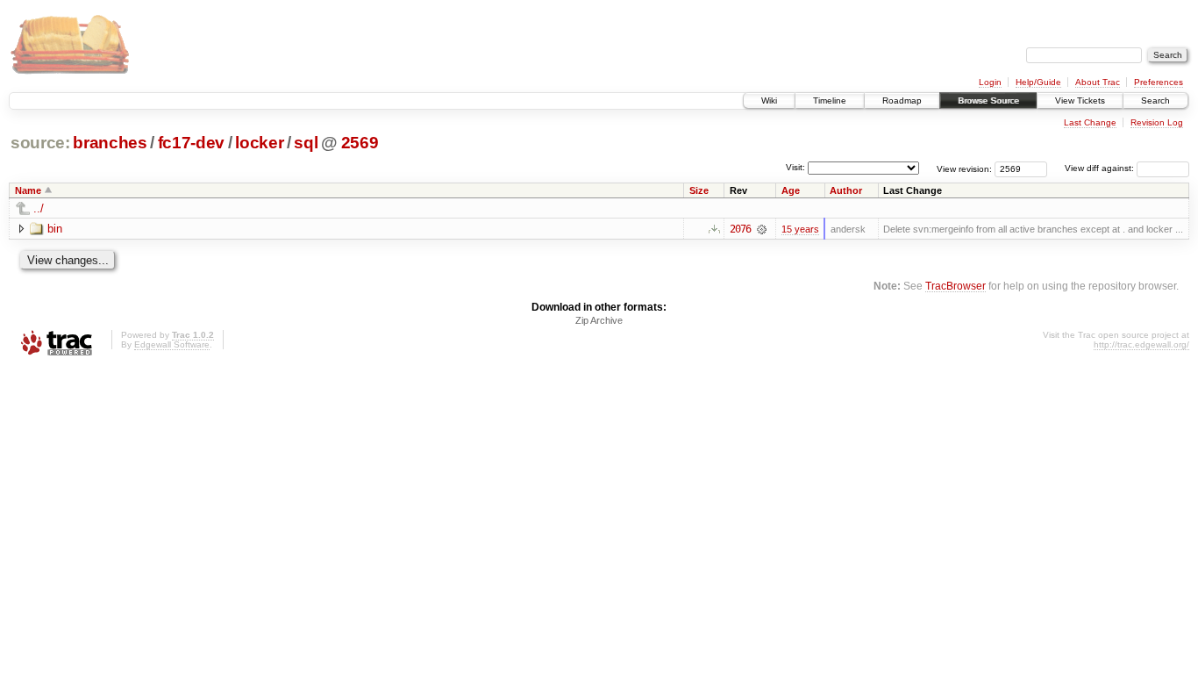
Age (790, 190)
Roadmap (902, 100)
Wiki (769, 100)
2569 (360, 142)
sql (305, 142)
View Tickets (1080, 100)
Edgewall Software (172, 344)
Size (699, 190)
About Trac (1097, 82)
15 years (800, 229)
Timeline (829, 100)
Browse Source (988, 100)
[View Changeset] (762, 229)
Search (1155, 100)
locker (259, 142)
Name (28, 190)
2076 (740, 229)
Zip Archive (599, 320)
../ (38, 208)
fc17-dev (191, 142)
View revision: (964, 168)
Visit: (795, 167)
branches (109, 142)
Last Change (1090, 122)
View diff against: (1101, 168)
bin (54, 228)
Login (990, 82)
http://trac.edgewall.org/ (1141, 344)
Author (846, 190)
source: (40, 142)
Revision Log (1156, 122)
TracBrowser (955, 285)
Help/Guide (1038, 82)
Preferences (1158, 82)
